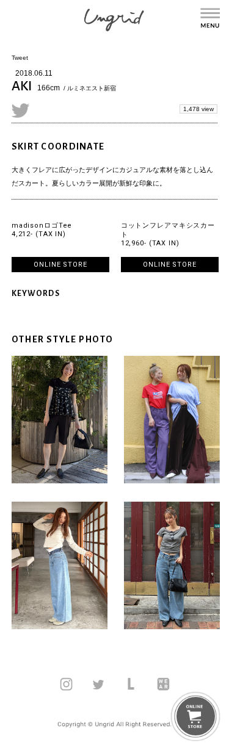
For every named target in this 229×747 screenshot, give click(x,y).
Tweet (20, 57)
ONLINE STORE (60, 265)
